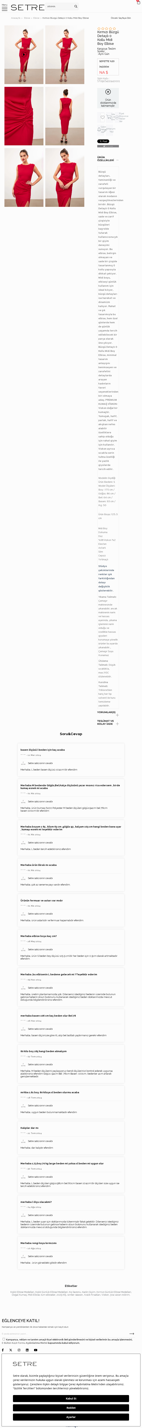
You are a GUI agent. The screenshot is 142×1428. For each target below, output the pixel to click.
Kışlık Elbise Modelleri (22, 1292)
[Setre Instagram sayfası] (19, 1350)
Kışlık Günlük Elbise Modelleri (51, 1292)
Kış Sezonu (75, 1292)
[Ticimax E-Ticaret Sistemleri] (71, 1426)
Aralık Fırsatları (92, 1294)
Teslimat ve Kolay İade (105, 722)
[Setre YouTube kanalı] (35, 1350)
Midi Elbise (34, 1294)
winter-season (75, 1294)
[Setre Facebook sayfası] (3, 1350)
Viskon (105, 1294)
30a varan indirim (120, 1294)
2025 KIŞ (61, 1294)
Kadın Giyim (88, 1292)
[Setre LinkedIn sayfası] (27, 1350)
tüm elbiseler (48, 1294)
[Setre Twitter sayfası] (10, 1350)
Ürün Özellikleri (105, 159)
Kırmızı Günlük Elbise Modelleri (114, 1292)
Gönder (131, 1334)
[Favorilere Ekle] (102, 117)
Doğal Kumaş (19, 1294)
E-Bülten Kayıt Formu (14, 1343)
